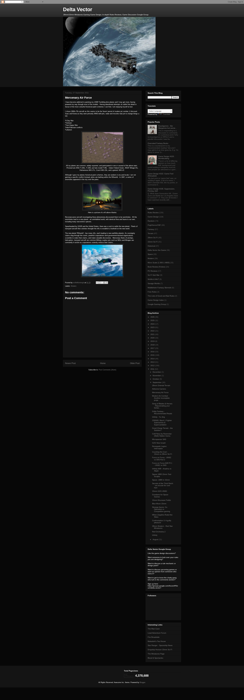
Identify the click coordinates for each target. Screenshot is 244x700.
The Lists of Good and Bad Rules (161, 296)
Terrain (150, 233)
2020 (152, 338)
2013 (152, 362)
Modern (73, 286)
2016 (152, 352)
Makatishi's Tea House (157, 641)
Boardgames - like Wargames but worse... (167, 127)
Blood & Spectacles (155, 658)
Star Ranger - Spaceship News (160, 645)
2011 (152, 369)
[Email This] (97, 282)
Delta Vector (77, 9)
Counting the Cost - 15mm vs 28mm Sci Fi (162, 453)
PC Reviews (152, 271)
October (156, 379)
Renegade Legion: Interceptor (159, 447)
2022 (152, 331)
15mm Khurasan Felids (161, 500)
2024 (152, 324)
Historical (151, 246)
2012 (152, 365)
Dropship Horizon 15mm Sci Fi (160, 650)
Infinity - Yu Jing (158, 417)
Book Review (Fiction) (156, 267)
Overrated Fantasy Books (158, 143)
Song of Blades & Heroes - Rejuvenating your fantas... (162, 406)
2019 (152, 341)
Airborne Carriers (159, 389)
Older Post (135, 363)
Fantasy (151, 229)
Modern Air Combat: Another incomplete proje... (161, 398)
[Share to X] (102, 282)
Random (151, 221)
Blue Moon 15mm (159, 504)
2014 (152, 359)
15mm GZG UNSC (159, 491)
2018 (152, 345)
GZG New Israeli (158, 443)
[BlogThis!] (99, 282)
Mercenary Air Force (160, 392)
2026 (152, 317)
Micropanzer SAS (159, 439)
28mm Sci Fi (153, 238)
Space (150, 254)
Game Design (153, 217)
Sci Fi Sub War (153, 275)
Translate (166, 114)
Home (103, 363)
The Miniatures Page (156, 654)
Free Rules (152, 292)
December (157, 372)
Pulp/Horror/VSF (154, 225)
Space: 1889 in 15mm (161, 480)
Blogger (142, 682)
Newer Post (70, 363)
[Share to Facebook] (104, 282)
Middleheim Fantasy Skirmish (159, 288)
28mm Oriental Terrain (161, 385)
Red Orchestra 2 (158, 532)
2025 (152, 320)
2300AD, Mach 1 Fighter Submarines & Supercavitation (162, 422)
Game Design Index (156, 300)
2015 (152, 355)
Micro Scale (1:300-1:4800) (159, 263)
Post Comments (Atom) (107, 370)
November (157, 376)
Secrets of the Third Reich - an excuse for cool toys (162, 485)
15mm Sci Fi (153, 242)
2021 (152, 334)
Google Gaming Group (157, 304)
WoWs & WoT (153, 279)
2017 (152, 348)
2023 (152, 327)
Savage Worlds (154, 283)
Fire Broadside (153, 637)
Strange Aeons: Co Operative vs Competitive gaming (161, 509)
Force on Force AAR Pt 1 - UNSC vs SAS (162, 464)
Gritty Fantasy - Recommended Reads (162, 412)
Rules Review (153, 213)
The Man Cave (154, 629)
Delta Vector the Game (157, 250)
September (157, 382)
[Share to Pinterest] (106, 282)
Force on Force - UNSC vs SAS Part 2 (161, 458)
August (156, 539)
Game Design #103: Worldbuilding (166, 157)
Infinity (154, 535)
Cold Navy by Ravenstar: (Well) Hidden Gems (162, 435)
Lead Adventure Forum (157, 633)
